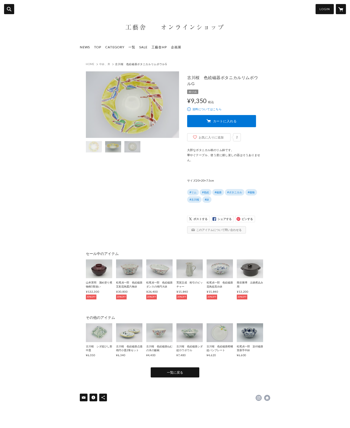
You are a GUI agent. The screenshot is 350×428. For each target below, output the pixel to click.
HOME (90, 64)
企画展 (176, 47)
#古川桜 (194, 199)
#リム (193, 192)
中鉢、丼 (104, 64)
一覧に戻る (175, 372)
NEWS (85, 47)
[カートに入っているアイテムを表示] (341, 9)
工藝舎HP (159, 47)
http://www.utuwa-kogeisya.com (267, 398)
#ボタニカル (234, 192)
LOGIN (325, 9)
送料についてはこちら (207, 109)
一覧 (131, 47)
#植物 (251, 192)
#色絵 (205, 192)
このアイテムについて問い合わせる (219, 229)
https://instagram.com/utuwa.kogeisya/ (259, 398)
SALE (143, 47)
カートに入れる (225, 121)
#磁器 (218, 192)
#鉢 (207, 199)
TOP (97, 47)
